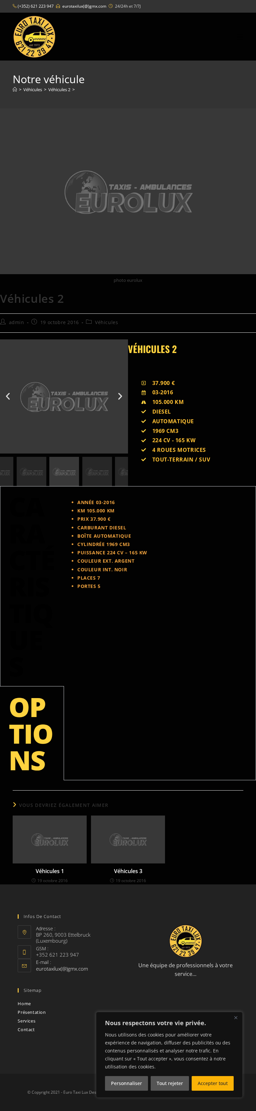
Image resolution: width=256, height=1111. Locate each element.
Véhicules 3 (128, 871)
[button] (7, 396)
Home (24, 1004)
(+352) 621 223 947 (36, 6)
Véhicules (106, 322)
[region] (169, 1055)
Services (26, 1021)
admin (16, 322)
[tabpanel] (160, 544)
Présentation (32, 1012)
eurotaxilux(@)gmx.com (84, 6)
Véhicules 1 (50, 871)
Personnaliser (126, 1083)
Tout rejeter (170, 1083)
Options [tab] (31, 733)
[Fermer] (236, 1017)
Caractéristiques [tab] (31, 586)
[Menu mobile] (240, 37)
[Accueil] (15, 90)
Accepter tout (213, 1083)
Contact (26, 1029)
